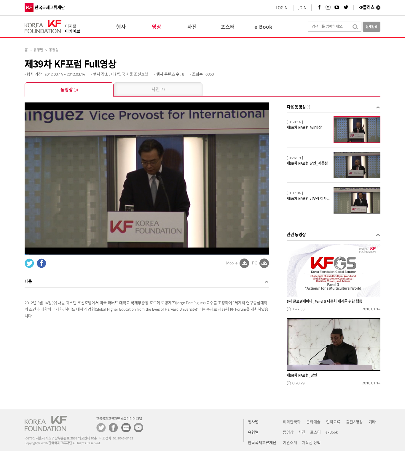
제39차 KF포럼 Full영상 (304, 127)
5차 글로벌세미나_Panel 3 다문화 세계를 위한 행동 (324, 301)
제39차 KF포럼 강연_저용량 (307, 163)
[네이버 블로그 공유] (126, 427)
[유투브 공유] (138, 427)
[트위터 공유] (101, 427)
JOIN (302, 7)
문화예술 (313, 422)
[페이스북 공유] (113, 427)
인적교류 (333, 422)
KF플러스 (366, 7)
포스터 (315, 432)
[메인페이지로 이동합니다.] (52, 25)
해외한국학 (292, 422)
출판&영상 (354, 422)
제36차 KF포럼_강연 (302, 375)
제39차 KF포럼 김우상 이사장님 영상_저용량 (309, 198)
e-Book (332, 432)
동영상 (69, 89)
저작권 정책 (311, 442)
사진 (158, 89)
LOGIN (282, 7)
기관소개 (290, 442)
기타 (372, 422)
